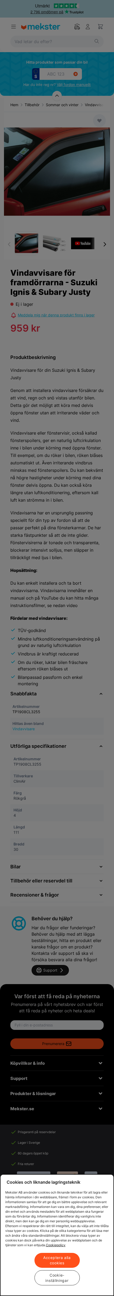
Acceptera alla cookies (57, 1260)
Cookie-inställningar (56, 1278)
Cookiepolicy (55, 1245)
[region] (57, 1235)
